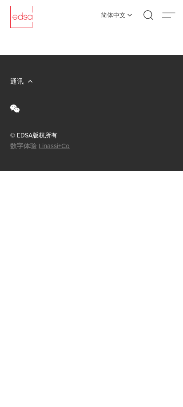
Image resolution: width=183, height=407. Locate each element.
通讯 (17, 81)
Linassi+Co (54, 145)
